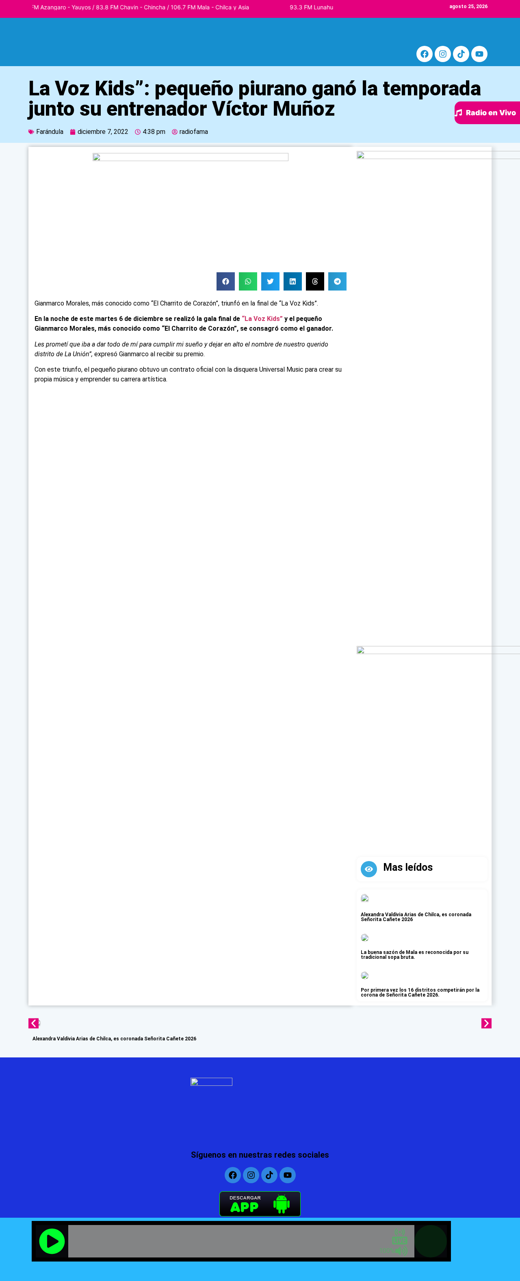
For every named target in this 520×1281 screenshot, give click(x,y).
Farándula (49, 132)
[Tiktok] (461, 54)
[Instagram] (443, 54)
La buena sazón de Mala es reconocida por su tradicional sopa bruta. (414, 954)
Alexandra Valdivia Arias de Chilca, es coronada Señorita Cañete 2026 (416, 917)
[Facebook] (424, 54)
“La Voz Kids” (262, 319)
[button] (226, 281)
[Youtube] (479, 54)
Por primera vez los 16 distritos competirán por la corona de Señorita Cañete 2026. (420, 992)
